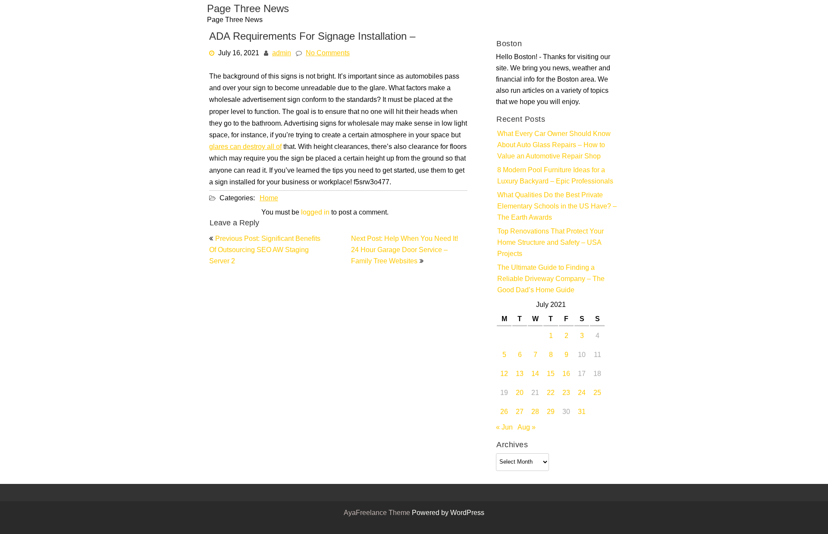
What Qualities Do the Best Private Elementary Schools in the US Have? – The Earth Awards (557, 207)
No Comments (328, 53)
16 (566, 374)
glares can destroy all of (245, 147)
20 (520, 393)
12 (504, 374)
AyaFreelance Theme (378, 513)
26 (504, 412)
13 (520, 374)
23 (566, 393)
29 (551, 412)
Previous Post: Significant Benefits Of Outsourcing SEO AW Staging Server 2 (264, 250)
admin (281, 53)
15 (551, 374)
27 (520, 412)
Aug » (527, 427)
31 (582, 412)
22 (551, 393)
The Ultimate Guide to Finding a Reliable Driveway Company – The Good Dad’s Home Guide (551, 279)
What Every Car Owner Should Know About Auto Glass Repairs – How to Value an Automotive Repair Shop (554, 145)
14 (535, 374)
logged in (315, 212)
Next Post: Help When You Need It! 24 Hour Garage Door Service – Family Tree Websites (404, 250)
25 (597, 393)
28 (535, 412)
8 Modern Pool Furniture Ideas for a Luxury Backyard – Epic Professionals (555, 176)
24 (582, 393)
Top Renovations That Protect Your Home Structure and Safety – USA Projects (550, 243)
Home (269, 198)
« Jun (504, 427)
